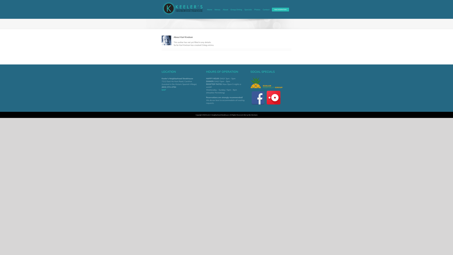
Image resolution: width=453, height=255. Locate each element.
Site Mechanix (253, 115)
